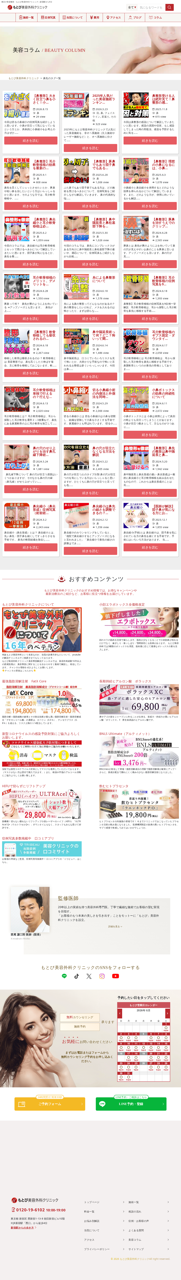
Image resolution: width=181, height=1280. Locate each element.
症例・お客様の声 (139, 1221)
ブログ (137, 17)
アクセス (115, 17)
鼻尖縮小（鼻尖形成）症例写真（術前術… (44, 509)
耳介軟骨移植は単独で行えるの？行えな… (44, 393)
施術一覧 (28, 17)
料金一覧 (89, 1211)
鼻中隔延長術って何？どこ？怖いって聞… (103, 335)
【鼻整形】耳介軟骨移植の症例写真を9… (163, 280)
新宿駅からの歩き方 (22, 1227)
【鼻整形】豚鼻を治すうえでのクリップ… (163, 222)
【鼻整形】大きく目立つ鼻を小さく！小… (44, 98)
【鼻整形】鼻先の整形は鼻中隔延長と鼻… (163, 451)
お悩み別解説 (91, 1221)
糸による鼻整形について (103, 279)
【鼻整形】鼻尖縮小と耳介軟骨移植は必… (44, 222)
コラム (158, 17)
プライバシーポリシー (97, 1249)
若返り (105, 116)
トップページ (91, 1202)
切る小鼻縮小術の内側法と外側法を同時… (103, 393)
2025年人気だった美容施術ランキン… (103, 98)
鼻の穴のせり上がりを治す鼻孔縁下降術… (44, 451)
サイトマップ (136, 1249)
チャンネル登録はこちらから (19, 670)
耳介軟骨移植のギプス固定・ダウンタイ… (163, 335)
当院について (74, 17)
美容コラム (135, 1239)
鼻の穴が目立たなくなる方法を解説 (103, 451)
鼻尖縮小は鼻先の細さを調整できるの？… (103, 509)
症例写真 (50, 17)
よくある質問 (136, 1230)
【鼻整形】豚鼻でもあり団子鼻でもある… (103, 164)
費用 (96, 17)
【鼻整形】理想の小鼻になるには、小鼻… (163, 164)
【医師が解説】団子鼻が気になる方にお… (163, 509)
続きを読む (31, 140)
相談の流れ (135, 1211)
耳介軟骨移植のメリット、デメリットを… (44, 280)
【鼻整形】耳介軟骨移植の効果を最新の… (44, 164)
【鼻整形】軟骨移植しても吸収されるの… (44, 335)
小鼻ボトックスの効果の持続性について (163, 393)
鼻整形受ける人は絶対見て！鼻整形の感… (163, 98)
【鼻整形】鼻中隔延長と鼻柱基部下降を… (103, 222)
